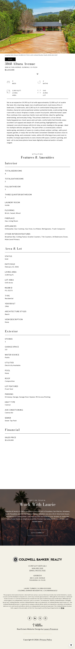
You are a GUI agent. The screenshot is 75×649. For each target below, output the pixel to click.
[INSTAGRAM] (45, 618)
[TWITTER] (40, 618)
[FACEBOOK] (30, 618)
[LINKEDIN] (35, 618)
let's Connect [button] (37, 533)
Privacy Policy (46, 640)
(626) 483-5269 (37, 568)
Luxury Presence (51, 629)
